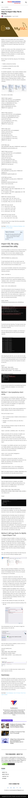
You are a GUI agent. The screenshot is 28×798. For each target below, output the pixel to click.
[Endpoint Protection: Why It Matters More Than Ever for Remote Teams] (5, 725)
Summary (7, 239)
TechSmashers (8, 16)
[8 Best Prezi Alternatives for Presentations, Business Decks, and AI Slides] (5, 740)
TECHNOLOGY (9, 9)
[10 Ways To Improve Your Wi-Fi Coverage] (5, 733)
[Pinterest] (17, 788)
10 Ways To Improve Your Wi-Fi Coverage (17, 732)
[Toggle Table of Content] (20, 232)
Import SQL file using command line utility (13, 234)
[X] (20, 788)
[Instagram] (11, 788)
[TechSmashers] (2, 16)
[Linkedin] (14, 788)
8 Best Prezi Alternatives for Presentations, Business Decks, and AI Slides (17, 741)
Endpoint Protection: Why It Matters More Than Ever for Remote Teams (17, 725)
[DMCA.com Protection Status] (8, 765)
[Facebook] (8, 788)
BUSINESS (6, 7)
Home (2, 7)
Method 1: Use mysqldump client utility (13, 235)
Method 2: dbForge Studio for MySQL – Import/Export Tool (13, 237)
